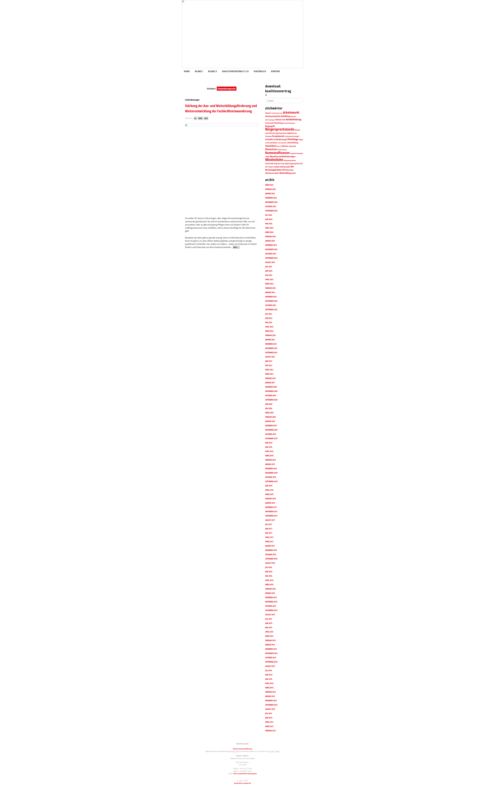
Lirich (267, 156)
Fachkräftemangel (280, 139)
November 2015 (271, 601)
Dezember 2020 (271, 387)
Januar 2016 (270, 593)
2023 (206, 118)
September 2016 (271, 558)
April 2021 (269, 369)
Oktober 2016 (270, 554)
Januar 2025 (270, 193)
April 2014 (269, 683)
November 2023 (271, 249)
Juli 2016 (268, 567)
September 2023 (271, 258)
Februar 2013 (270, 730)
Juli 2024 (268, 215)
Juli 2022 (268, 314)
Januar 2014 (270, 696)
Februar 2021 (270, 378)
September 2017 (271, 515)
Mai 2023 (268, 275)
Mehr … (236, 247)
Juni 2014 (268, 674)
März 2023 (269, 283)
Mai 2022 (268, 322)
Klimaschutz (271, 149)
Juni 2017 (268, 528)
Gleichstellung (292, 142)
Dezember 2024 (271, 198)
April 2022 (269, 326)
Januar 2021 (270, 382)
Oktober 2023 (270, 253)
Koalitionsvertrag (282, 150)
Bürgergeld (270, 126)
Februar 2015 (270, 640)
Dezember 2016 (271, 550)
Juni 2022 (268, 318)
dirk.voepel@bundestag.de (245, 774)
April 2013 (269, 722)
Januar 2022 (270, 339)
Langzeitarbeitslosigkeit (296, 153)
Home (187, 71)
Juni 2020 (268, 404)
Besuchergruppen (270, 120)
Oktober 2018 (270, 477)
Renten (271, 167)
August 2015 (270, 614)
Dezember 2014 (271, 649)
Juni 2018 (268, 485)
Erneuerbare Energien (292, 136)
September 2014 (271, 662)
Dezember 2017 (271, 507)
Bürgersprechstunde (279, 129)
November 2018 (271, 472)
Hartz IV (279, 146)
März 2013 (269, 726)
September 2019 (271, 438)
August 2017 (270, 520)
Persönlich (260, 71)
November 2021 (271, 348)
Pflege (283, 164)
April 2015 (269, 631)
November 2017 (271, 511)
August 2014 (270, 666)
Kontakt (275, 71)
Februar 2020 (270, 417)
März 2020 (269, 412)
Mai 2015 (268, 627)
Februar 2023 (270, 288)
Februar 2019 (270, 460)
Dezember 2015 (271, 597)
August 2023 (270, 262)
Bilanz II (212, 71)
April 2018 (269, 490)
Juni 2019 (268, 442)
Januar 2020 (270, 421)
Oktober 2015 (270, 606)
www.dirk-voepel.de (242, 783)
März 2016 (269, 584)
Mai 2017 (268, 533)
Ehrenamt (268, 136)
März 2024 (269, 232)
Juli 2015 (268, 619)
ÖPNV (294, 173)
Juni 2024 (268, 219)
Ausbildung (285, 116)
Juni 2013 (268, 717)
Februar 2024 (270, 236)
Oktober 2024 (270, 206)
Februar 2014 (270, 692)
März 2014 (269, 687)
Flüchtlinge (292, 139)
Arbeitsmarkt (291, 112)
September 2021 (271, 352)
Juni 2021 (268, 361)
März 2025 (269, 185)
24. (195, 118)
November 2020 (271, 391)
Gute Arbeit (270, 145)
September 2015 (271, 610)
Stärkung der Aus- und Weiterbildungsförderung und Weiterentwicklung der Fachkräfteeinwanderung (221, 108)
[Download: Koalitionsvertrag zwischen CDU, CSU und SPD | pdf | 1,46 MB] (284, 95)
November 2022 (271, 301)
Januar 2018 (270, 503)
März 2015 (269, 636)
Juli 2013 (268, 713)
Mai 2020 (268, 408)
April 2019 (269, 451)
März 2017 (269, 541)
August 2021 (270, 356)
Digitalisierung (292, 133)
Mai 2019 (268, 447)
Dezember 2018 (271, 468)
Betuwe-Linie (281, 119)
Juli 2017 (268, 524)
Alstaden (268, 113)
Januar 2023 (270, 292)
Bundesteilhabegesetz (289, 123)
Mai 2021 (268, 365)
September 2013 (271, 705)
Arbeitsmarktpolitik (272, 116)
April (200, 118)
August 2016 (270, 563)
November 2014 (271, 653)
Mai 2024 (268, 223)
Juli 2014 (268, 670)
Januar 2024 (270, 240)
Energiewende (278, 136)
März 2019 (269, 455)
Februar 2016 (270, 589)
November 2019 (271, 430)
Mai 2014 (268, 679)
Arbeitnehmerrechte (277, 113)
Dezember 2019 (271, 425)
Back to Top (481, 790)
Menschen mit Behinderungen (282, 156)
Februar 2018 (270, 498)
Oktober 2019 (270, 434)
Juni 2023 (268, 271)
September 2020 (271, 399)
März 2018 (269, 494)
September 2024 (271, 210)
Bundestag (278, 123)
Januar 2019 (270, 464)
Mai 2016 (268, 576)
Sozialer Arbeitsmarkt (282, 166)
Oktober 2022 (270, 305)
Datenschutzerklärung (242, 749)
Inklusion (284, 146)
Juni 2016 (268, 571)
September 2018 (271, 481)
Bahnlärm (293, 116)
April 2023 (269, 279)
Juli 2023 (268, 266)
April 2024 (269, 228)
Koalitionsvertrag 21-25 (235, 71)
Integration (292, 146)
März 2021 (269, 374)
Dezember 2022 (271, 296)
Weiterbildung (285, 172)
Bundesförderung (293, 119)
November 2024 (271, 202)
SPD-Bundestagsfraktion (279, 168)
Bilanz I (199, 71)
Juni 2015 (268, 623)
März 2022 (269, 331)
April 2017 (269, 537)
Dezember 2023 (271, 245)
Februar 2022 (270, 335)
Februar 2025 (270, 189)
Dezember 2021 (271, 344)
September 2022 (271, 309)
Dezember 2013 (271, 700)
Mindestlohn (274, 159)
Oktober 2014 (270, 657)
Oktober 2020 (270, 395)
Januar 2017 (270, 546)
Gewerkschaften (282, 143)
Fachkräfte (269, 139)
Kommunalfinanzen (277, 152)
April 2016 (269, 580)
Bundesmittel (269, 123)
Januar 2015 (270, 644)
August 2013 (270, 709)
